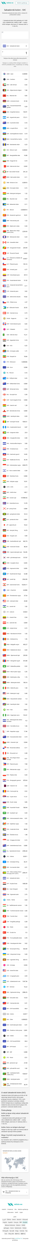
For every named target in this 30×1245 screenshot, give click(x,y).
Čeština (9, 1219)
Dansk (14, 1219)
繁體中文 (23, 1233)
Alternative (10, 1212)
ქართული (6, 1228)
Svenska (22, 1231)
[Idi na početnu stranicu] (7, 3)
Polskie (24, 1228)
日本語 (23, 1225)
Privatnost (10, 1209)
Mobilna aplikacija (22, 3)
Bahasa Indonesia (10, 1225)
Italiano (18, 1225)
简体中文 (17, 1233)
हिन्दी (21, 1222)
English (5, 1222)
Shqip (16, 1231)
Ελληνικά (25, 1219)
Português (5, 1231)
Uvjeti (21, 1212)
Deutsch (19, 1219)
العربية (4, 1219)
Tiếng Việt (11, 1233)
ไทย (26, 1231)
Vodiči (16, 1212)
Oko (15, 1209)
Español (10, 1222)
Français (16, 1222)
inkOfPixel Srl (18, 1238)
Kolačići (4, 1209)
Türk (6, 1233)
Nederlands (18, 1228)
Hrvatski (25, 1222)
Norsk (12, 1228)
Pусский (12, 1231)
